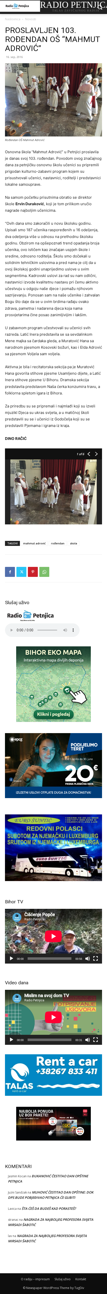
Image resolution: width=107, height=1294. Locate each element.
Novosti (30, 19)
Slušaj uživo (62, 1279)
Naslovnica (12, 19)
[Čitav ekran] (95, 958)
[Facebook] (10, 572)
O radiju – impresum (35, 1279)
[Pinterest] (33, 572)
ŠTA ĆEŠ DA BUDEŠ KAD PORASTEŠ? (49, 1208)
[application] (53, 936)
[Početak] (11, 958)
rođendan (57, 543)
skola (73, 543)
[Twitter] (21, 572)
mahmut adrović (34, 543)
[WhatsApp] (44, 572)
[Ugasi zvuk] (87, 958)
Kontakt (80, 1279)
